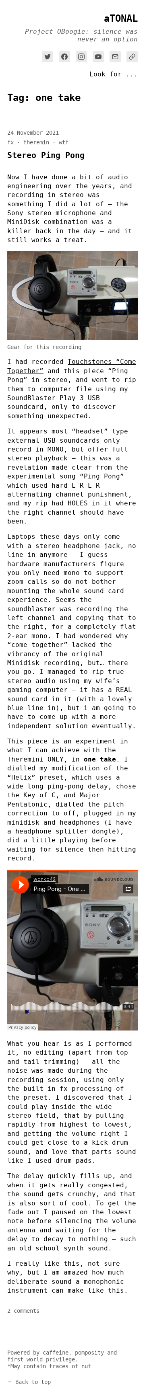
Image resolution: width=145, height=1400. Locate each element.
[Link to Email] (115, 56)
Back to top (31, 1382)
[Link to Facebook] (64, 56)
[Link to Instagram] (81, 56)
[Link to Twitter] (47, 56)
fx (10, 142)
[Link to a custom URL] (132, 56)
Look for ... (113, 74)
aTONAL (121, 18)
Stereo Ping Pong (46, 155)
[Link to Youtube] (98, 56)
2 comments (23, 1311)
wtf (63, 142)
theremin (36, 142)
